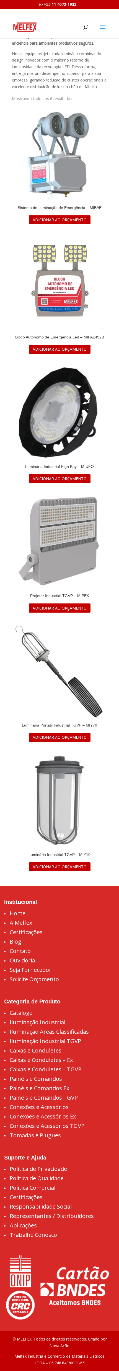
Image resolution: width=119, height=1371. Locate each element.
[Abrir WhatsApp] (105, 1357)
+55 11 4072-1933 (59, 4)
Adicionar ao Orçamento (60, 219)
